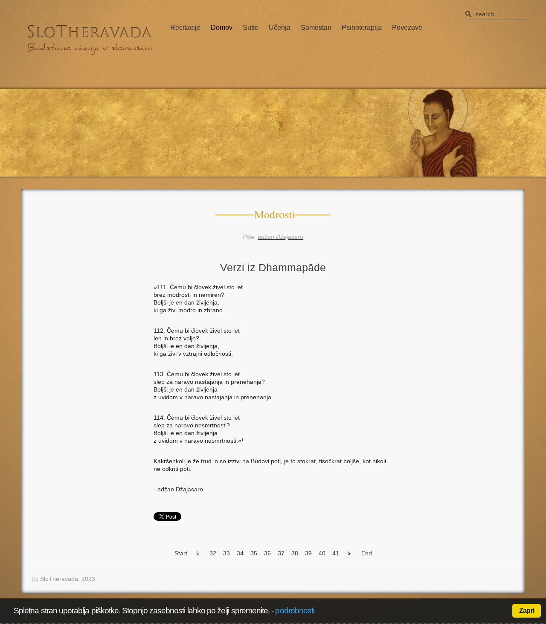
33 (226, 553)
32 (212, 553)
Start (180, 553)
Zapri (526, 610)
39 (308, 553)
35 (253, 553)
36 (267, 553)
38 (294, 553)
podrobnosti (294, 610)
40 (322, 553)
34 (240, 553)
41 (335, 553)
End (366, 553)
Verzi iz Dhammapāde (273, 267)
